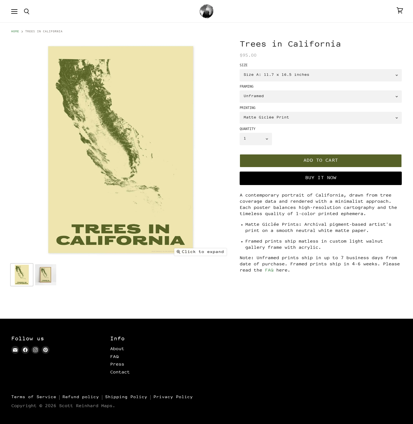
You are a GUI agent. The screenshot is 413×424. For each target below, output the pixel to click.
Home (15, 31)
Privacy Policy (173, 397)
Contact (120, 372)
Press (117, 364)
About (117, 349)
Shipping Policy (126, 397)
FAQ (269, 270)
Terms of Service (33, 397)
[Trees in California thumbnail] (22, 275)
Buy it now (321, 178)
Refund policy (80, 397)
